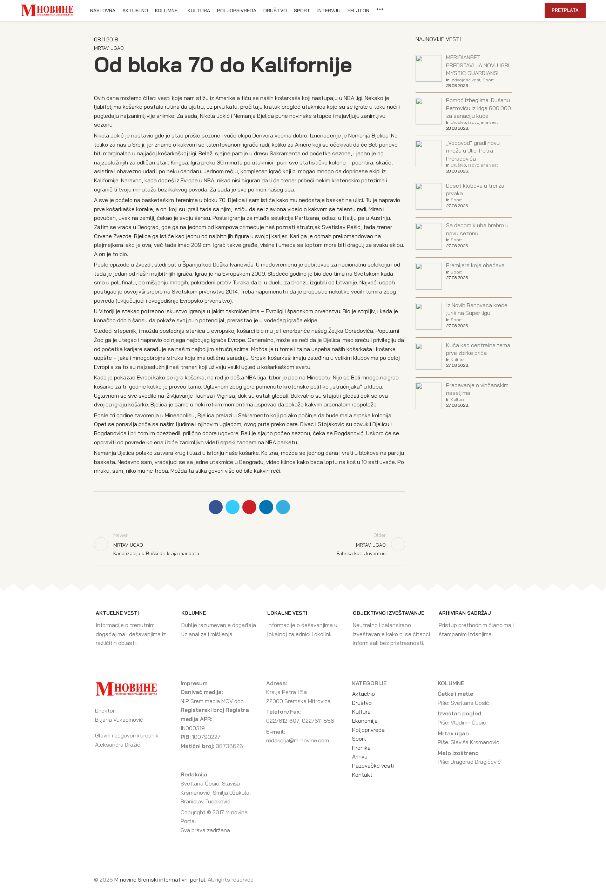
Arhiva (360, 756)
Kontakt (362, 774)
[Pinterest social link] (506, 10)
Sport (488, 79)
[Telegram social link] (522, 10)
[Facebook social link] (490, 10)
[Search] (535, 11)
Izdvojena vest (465, 79)
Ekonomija (365, 720)
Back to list (249, 544)
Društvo (458, 122)
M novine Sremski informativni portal (159, 879)
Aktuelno (363, 693)
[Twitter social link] (498, 10)
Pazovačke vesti (373, 765)
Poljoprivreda (368, 729)
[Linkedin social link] (514, 10)
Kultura (458, 359)
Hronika (361, 747)
